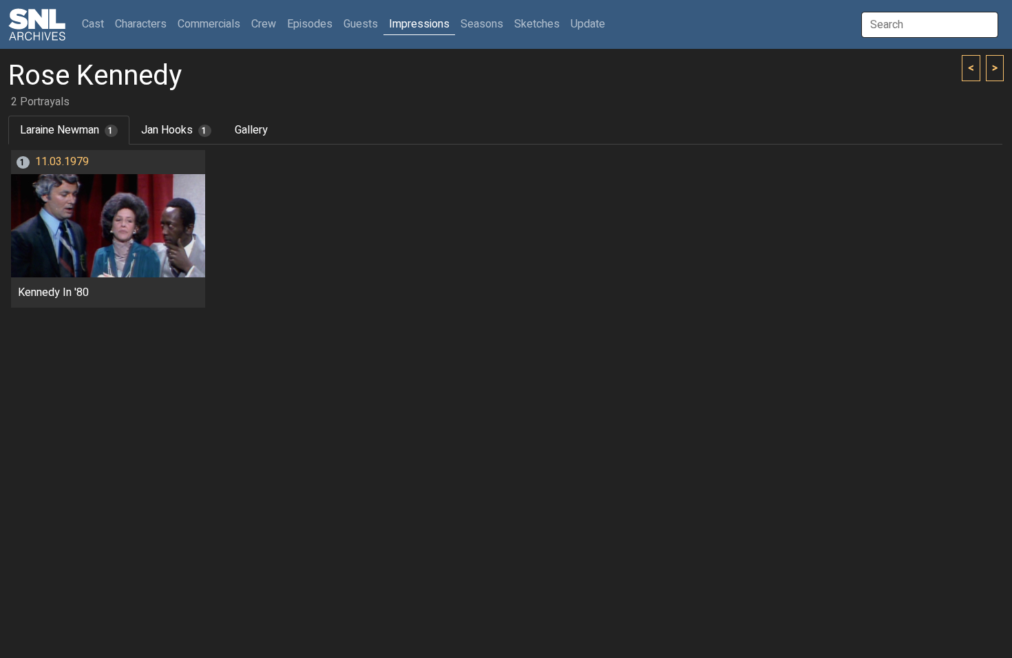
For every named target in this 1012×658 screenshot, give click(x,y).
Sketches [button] (537, 24)
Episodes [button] (310, 24)
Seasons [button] (482, 24)
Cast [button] (95, 23)
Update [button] (588, 24)
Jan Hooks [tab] (174, 130)
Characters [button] (141, 24)
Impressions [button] (419, 24)
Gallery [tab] (251, 130)
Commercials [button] (209, 24)
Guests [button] (361, 24)
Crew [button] (263, 24)
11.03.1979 (62, 161)
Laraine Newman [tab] (67, 130)
